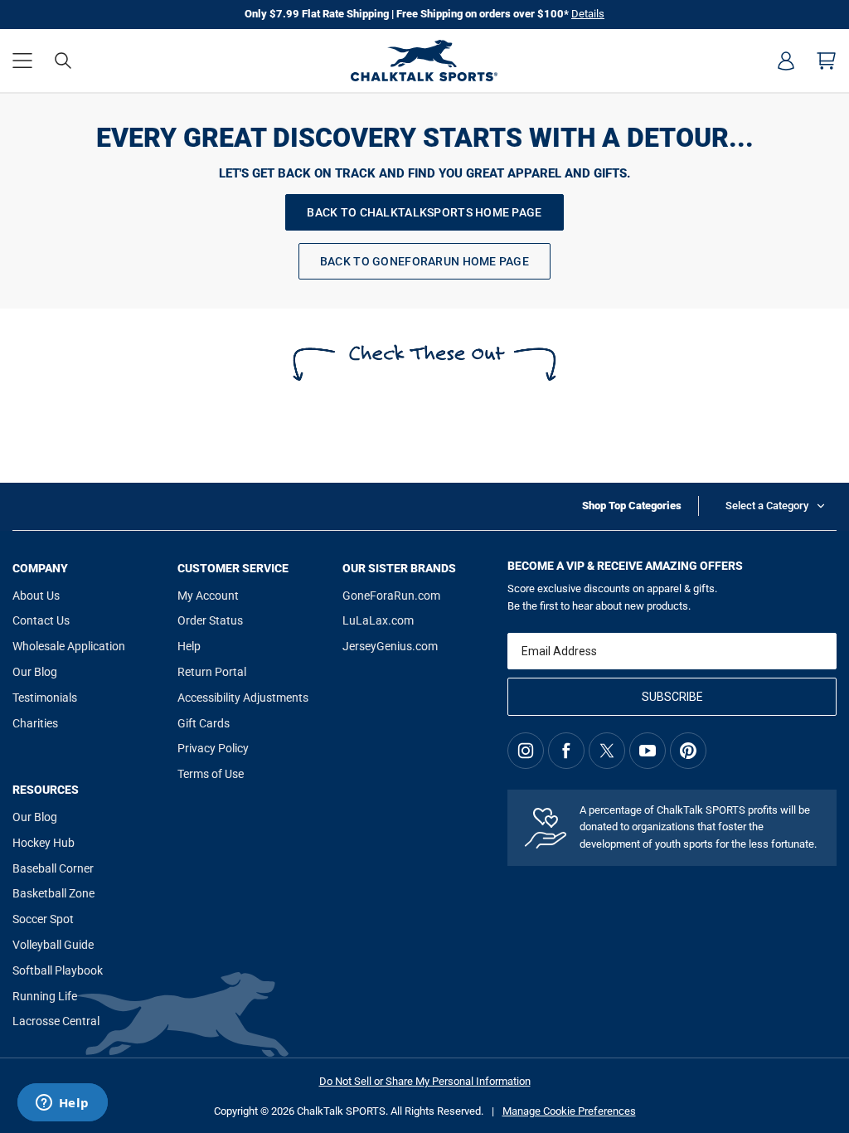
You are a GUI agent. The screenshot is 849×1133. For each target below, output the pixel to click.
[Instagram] (525, 750)
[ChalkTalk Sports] (424, 60)
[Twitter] (607, 750)
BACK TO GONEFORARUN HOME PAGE (424, 261)
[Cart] (827, 61)
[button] (22, 61)
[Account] (786, 61)
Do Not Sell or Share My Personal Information (425, 1081)
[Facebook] (566, 750)
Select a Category (766, 505)
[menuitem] (786, 61)
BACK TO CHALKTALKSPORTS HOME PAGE (424, 212)
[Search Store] (63, 61)
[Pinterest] (688, 750)
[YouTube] (647, 750)
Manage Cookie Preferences (569, 1111)
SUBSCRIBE (672, 696)
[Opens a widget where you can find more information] (62, 1104)
